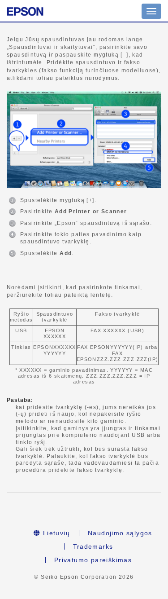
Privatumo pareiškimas (93, 560)
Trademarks (93, 546)
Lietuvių (55, 533)
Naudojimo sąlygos (120, 533)
